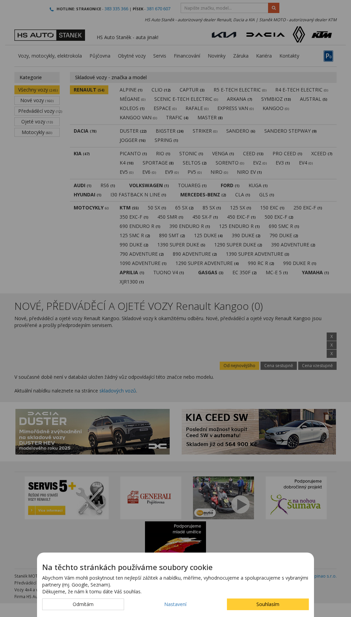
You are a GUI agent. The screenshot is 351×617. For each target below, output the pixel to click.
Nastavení (175, 604)
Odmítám (83, 604)
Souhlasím (267, 604)
